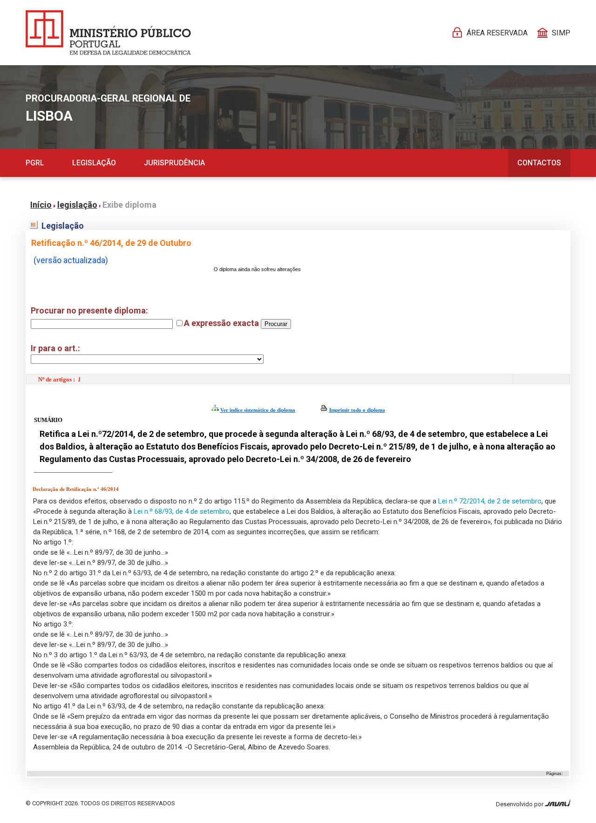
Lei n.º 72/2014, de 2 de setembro (490, 501)
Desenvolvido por (520, 804)
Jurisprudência (174, 162)
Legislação (94, 162)
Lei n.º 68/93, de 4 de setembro (182, 511)
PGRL (35, 162)
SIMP (561, 32)
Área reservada (497, 32)
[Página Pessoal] (108, 32)
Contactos (539, 162)
